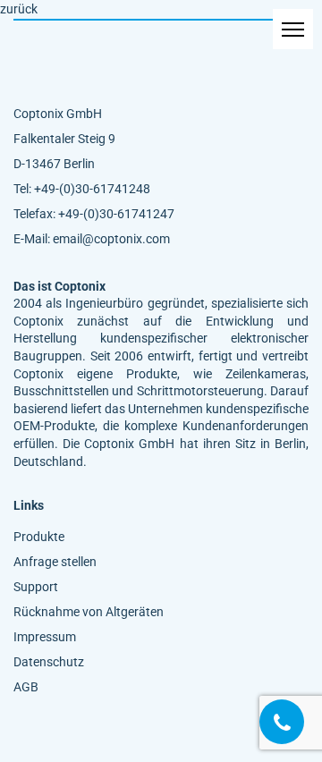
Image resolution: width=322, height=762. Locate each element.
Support (35, 587)
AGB (25, 687)
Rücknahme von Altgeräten (88, 612)
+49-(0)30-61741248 (92, 189)
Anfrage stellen (55, 562)
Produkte (38, 536)
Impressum (44, 637)
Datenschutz (48, 662)
